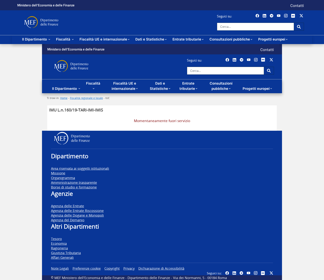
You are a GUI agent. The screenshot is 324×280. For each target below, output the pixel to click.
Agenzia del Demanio (67, 220)
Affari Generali (62, 257)
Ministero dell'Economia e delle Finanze (45, 5)
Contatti (297, 5)
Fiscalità (63, 39)
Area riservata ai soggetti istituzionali (80, 168)
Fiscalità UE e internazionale (103, 39)
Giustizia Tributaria (66, 252)
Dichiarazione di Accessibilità (161, 268)
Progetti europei (271, 39)
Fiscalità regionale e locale (86, 98)
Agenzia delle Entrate (67, 205)
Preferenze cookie (87, 268)
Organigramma (63, 177)
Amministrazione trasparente (74, 182)
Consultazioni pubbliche (229, 39)
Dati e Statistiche (149, 39)
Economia (59, 243)
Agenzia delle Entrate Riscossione (77, 210)
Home (64, 98)
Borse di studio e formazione (74, 187)
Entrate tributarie (186, 39)
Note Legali (60, 268)
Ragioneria (59, 248)
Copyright (112, 268)
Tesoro (56, 238)
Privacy (129, 268)
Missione (58, 173)
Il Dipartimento (35, 39)
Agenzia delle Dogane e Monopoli (77, 215)
